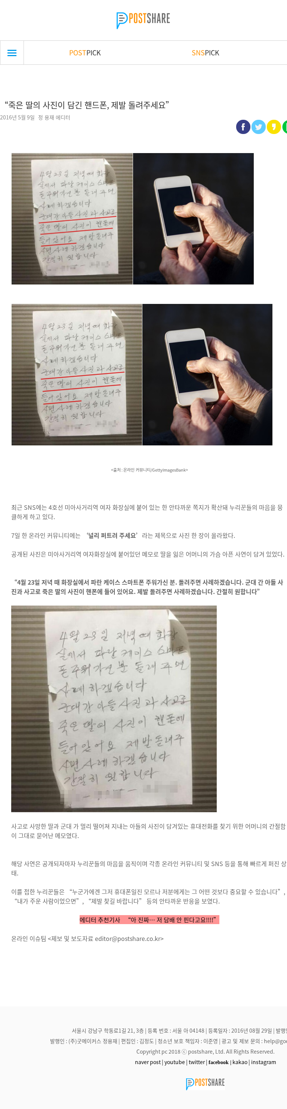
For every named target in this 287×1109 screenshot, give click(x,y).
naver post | (149, 1062)
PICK (85, 52)
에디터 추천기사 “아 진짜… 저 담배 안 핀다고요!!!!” (149, 919)
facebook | (220, 1062)
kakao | (241, 1062)
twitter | (198, 1062)
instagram (263, 1062)
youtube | (176, 1062)
